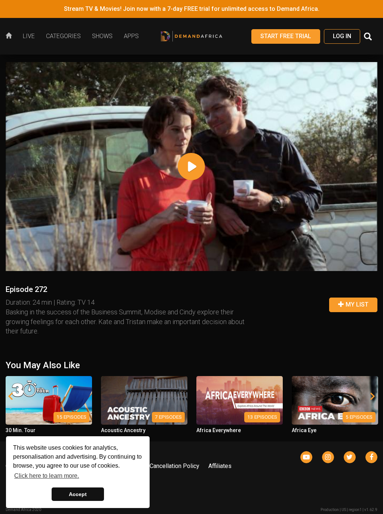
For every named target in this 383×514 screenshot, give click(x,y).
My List (356, 304)
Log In (342, 36)
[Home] (11, 36)
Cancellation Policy (174, 466)
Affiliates (220, 466)
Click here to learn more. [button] (46, 476)
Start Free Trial (285, 36)
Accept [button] (78, 494)
